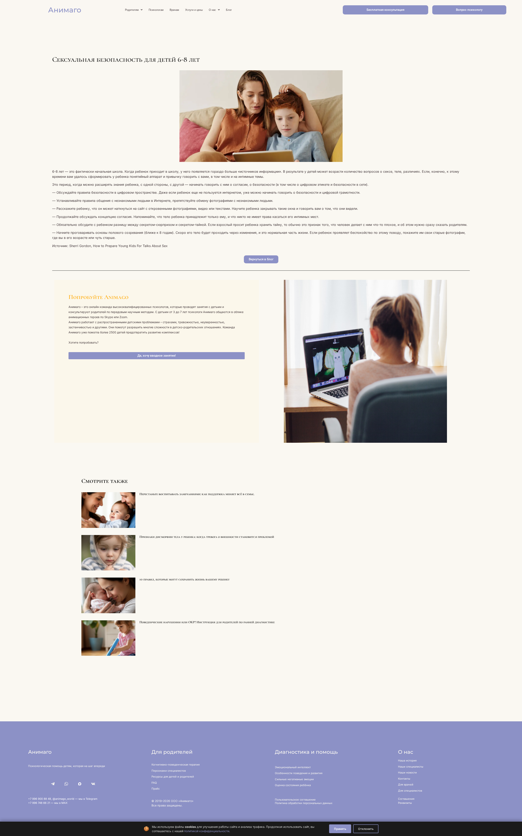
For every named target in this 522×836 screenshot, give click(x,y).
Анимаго (64, 9)
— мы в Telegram (86, 798)
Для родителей (172, 752)
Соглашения (406, 798)
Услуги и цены (194, 9)
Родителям (132, 9)
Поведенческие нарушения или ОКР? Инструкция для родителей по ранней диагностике (207, 622)
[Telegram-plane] (52, 784)
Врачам (174, 9)
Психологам (156, 9)
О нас (212, 9)
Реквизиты (405, 802)
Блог (229, 9)
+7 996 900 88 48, (40, 798)
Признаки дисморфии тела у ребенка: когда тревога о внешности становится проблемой (206, 537)
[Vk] (93, 784)
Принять (340, 829)
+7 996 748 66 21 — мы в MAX (47, 802)
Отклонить (366, 829)
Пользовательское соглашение (295, 799)
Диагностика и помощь (306, 752)
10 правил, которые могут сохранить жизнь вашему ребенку (184, 579)
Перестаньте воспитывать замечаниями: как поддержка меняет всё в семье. (196, 494)
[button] (134, 10)
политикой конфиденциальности (206, 831)
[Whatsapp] (66, 784)
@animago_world (64, 798)
